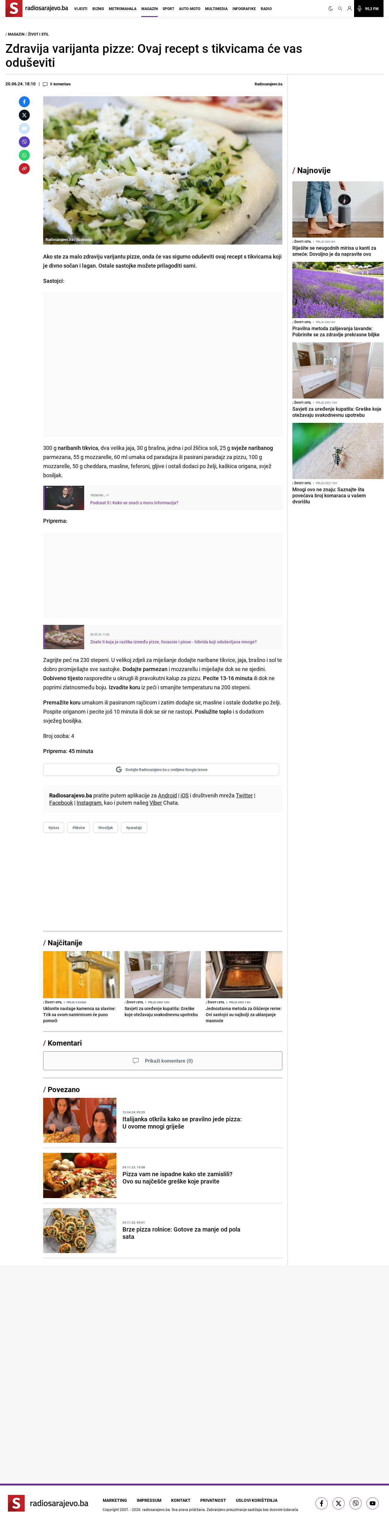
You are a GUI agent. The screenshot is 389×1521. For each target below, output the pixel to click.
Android (167, 795)
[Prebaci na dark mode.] (332, 8)
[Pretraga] (340, 8)
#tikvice (78, 827)
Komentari (65, 1043)
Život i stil (38, 34)
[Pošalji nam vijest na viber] (355, 1503)
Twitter (244, 795)
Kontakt (181, 1500)
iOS (185, 795)
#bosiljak (105, 827)
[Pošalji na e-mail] (24, 128)
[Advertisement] (162, 364)
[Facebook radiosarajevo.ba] (321, 1503)
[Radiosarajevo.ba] (48, 1503)
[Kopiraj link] (24, 168)
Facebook (61, 802)
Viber (156, 802)
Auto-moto (189, 8)
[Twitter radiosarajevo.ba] (338, 1503)
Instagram (89, 802)
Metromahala (122, 8)
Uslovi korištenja (256, 1500)
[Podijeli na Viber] (24, 141)
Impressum (149, 1500)
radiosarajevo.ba (156, 1509)
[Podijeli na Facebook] (24, 101)
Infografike (244, 8)
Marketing (115, 1500)
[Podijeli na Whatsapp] (24, 155)
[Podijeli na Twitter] (24, 115)
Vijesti (81, 8)
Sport (168, 8)
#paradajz (134, 827)
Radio (266, 8)
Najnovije (314, 170)
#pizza (53, 827)
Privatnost (213, 1500)
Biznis (98, 8)
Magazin (149, 8)
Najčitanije (65, 942)
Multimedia (216, 8)
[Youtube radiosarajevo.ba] (373, 1503)
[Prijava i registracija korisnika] (349, 8)
